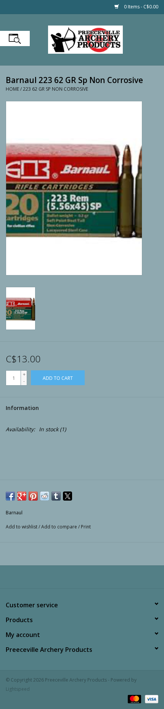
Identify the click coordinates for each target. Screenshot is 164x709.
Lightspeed (18, 689)
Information (22, 407)
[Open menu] (15, 38)
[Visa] (150, 698)
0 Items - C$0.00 (140, 6)
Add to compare (59, 526)
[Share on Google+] (21, 496)
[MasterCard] (133, 698)
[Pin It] (33, 496)
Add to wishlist (22, 526)
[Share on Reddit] (44, 496)
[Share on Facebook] (10, 496)
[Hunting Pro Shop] (97, 39)
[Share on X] (67, 496)
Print (86, 526)
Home (12, 89)
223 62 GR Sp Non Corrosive (55, 89)
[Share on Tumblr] (56, 496)
